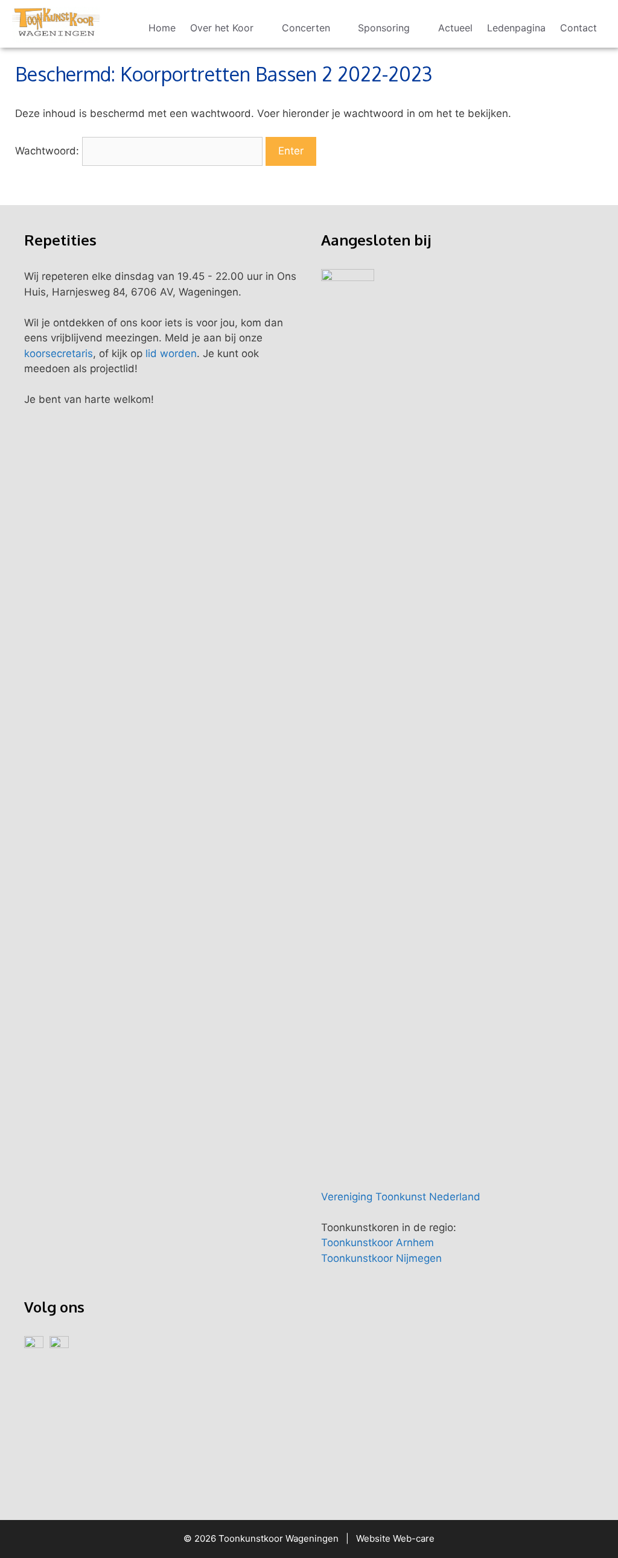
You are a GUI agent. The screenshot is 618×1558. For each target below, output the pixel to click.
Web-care (414, 1538)
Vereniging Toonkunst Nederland (400, 1197)
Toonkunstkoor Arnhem (377, 1243)
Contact (578, 28)
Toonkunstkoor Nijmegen (381, 1258)
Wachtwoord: (48, 151)
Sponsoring (384, 28)
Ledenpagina (516, 28)
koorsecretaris (58, 353)
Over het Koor (221, 28)
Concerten (306, 28)
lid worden (171, 353)
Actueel (455, 28)
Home (162, 28)
